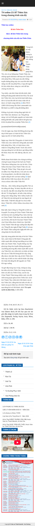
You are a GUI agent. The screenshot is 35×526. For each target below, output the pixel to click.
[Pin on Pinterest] (17, 337)
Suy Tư (3, 10)
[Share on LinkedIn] (20, 337)
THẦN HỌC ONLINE (12, 10)
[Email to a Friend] (13, 337)
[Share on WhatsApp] (3, 337)
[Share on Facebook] (6, 337)
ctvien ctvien (22, 19)
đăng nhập (13, 357)
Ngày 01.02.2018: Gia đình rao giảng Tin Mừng (8, 344)
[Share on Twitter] (10, 337)
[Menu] (2, 3)
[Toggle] (4, 371)
